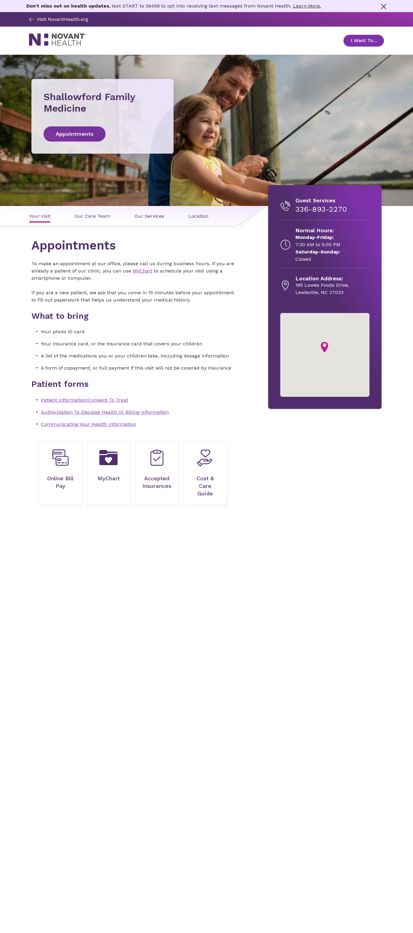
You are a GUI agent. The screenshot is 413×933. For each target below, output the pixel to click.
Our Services (149, 216)
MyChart (142, 271)
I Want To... (367, 40)
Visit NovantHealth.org (62, 19)
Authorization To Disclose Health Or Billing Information (105, 412)
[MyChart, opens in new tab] (109, 472)
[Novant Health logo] (57, 44)
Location (198, 216)
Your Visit (39, 216)
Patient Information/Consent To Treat (84, 400)
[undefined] (60, 472)
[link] (102, 134)
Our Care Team (92, 216)
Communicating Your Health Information (88, 424)
